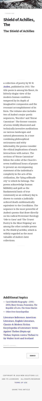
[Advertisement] (21, 57)
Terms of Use (21, 382)
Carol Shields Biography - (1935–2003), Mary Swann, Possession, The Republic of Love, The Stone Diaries (21, 305)
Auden (6, 86)
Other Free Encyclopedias (17, 312)
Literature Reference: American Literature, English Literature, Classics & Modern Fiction (19, 321)
